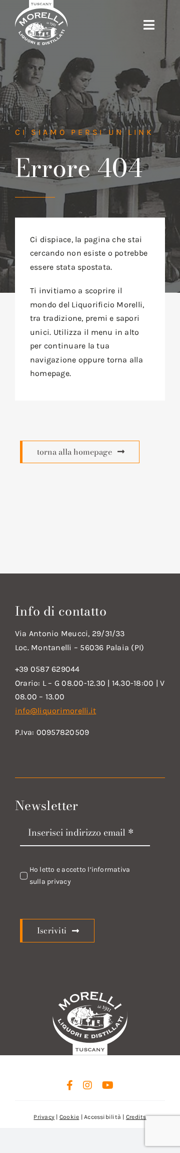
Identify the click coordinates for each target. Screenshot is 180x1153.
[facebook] (69, 1085)
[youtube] (108, 1085)
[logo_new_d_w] (90, 994)
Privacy (44, 1116)
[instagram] (87, 1085)
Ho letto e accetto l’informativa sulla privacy (80, 875)
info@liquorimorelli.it (55, 710)
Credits (136, 1116)
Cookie (69, 1116)
